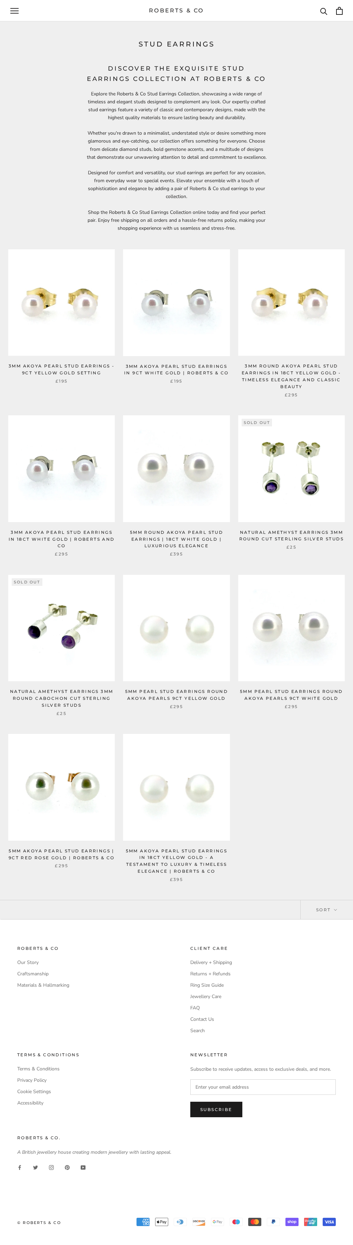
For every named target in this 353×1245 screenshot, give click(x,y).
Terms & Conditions (38, 1069)
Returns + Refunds (210, 974)
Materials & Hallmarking (43, 985)
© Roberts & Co (39, 1222)
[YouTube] (83, 1167)
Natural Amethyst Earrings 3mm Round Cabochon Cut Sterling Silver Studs (61, 698)
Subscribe (216, 1109)
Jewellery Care (205, 996)
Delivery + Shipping (211, 962)
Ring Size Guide (207, 985)
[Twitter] (35, 1167)
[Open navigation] (14, 11)
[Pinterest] (67, 1167)
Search (197, 1030)
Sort (324, 909)
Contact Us (202, 1019)
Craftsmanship (33, 974)
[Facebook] (19, 1167)
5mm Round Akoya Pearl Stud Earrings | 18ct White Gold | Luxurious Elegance (176, 539)
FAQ (195, 1008)
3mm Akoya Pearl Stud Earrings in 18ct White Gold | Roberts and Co (62, 539)
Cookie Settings (34, 1091)
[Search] (323, 10)
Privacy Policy (32, 1080)
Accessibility (30, 1103)
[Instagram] (51, 1167)
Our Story (28, 962)
